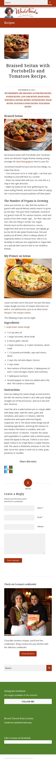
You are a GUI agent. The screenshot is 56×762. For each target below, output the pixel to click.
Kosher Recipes (13, 97)
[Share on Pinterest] (10, 469)
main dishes (43, 97)
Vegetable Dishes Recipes (26, 103)
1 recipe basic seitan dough (17, 327)
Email (40, 517)
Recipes (9, 22)
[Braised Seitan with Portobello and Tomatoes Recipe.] (16, 46)
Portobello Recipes (14, 100)
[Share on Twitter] (6, 469)
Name (40, 508)
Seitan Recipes (38, 100)
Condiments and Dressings (19, 93)
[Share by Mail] (12, 469)
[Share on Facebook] (4, 469)
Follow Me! (28, 701)
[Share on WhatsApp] (8, 469)
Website (40, 526)
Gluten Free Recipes (41, 93)
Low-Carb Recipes (29, 97)
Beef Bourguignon (24, 161)
